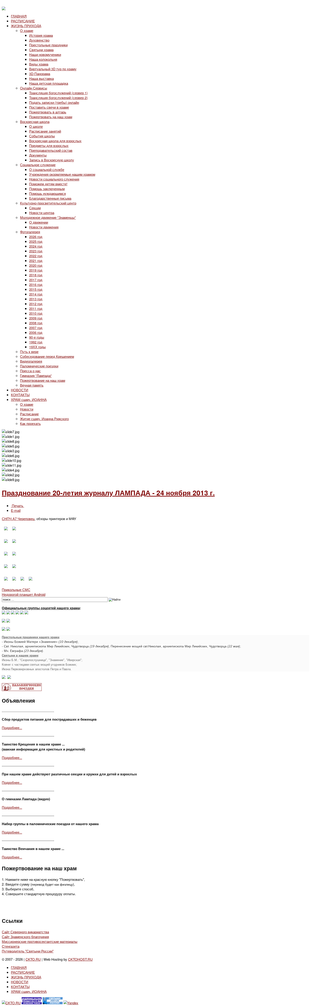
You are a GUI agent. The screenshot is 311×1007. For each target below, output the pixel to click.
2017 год (35, 279)
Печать (17, 505)
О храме (26, 30)
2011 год (35, 308)
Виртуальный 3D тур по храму (52, 68)
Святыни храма (41, 49)
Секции (35, 207)
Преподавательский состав (50, 150)
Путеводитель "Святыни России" (28, 951)
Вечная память (31, 385)
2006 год (35, 332)
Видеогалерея (31, 361)
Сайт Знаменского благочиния (25, 936)
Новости (26, 409)
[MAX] (3, 612)
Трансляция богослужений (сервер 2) (58, 97)
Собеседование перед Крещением (47, 356)
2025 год (35, 241)
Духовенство (39, 40)
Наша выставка (41, 78)
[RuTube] (17, 612)
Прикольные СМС (16, 589)
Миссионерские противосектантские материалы (39, 941)
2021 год (35, 260)
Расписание (29, 413)
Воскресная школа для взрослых (55, 140)
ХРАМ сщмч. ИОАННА (29, 399)
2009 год (35, 318)
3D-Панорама (39, 73)
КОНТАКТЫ (20, 394)
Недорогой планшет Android (23, 594)
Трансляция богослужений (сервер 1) (58, 92)
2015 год (35, 289)
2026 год (35, 236)
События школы (42, 135)
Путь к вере (29, 351)
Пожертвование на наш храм (42, 380)
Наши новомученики (45, 54)
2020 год (35, 265)
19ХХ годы (37, 346)
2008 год (35, 322)
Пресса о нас (30, 370)
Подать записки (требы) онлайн (54, 102)
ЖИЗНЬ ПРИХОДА (26, 25)
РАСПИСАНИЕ (23, 20)
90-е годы (36, 337)
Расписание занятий (45, 131)
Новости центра (41, 212)
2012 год (35, 303)
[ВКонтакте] (8, 612)
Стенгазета (10, 946)
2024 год (35, 246)
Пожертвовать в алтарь (47, 112)
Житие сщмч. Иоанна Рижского (44, 418)
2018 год (35, 274)
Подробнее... (12, 727)
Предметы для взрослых (49, 145)
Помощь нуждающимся (47, 193)
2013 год (35, 298)
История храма (41, 35)
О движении (38, 222)
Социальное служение (38, 164)
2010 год (35, 313)
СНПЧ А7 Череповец (18, 518)
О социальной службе (46, 169)
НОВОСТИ (19, 389)
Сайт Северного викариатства (25, 931)
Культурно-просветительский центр (48, 203)
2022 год (35, 255)
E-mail (15, 510)
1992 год (35, 342)
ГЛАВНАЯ (19, 16)
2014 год (35, 294)
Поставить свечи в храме (49, 107)
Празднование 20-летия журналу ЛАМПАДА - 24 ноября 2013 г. (108, 492)
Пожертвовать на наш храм (50, 116)
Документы (38, 155)
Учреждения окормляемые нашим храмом (62, 174)
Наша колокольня (43, 59)
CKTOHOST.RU (80, 959)
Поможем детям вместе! (48, 183)
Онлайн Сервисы (33, 88)
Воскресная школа (34, 121)
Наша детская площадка (48, 83)
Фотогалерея (30, 231)
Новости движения (44, 227)
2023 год (35, 250)
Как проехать (30, 423)
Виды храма (38, 64)
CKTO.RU (33, 959)
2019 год (35, 270)
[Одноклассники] (13, 612)
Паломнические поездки (39, 366)
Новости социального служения (54, 179)
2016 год (35, 284)
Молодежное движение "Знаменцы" (48, 217)
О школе (36, 126)
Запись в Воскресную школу (51, 159)
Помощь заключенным (47, 188)
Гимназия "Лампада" (36, 375)
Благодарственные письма (50, 198)
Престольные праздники (48, 44)
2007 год (35, 327)
